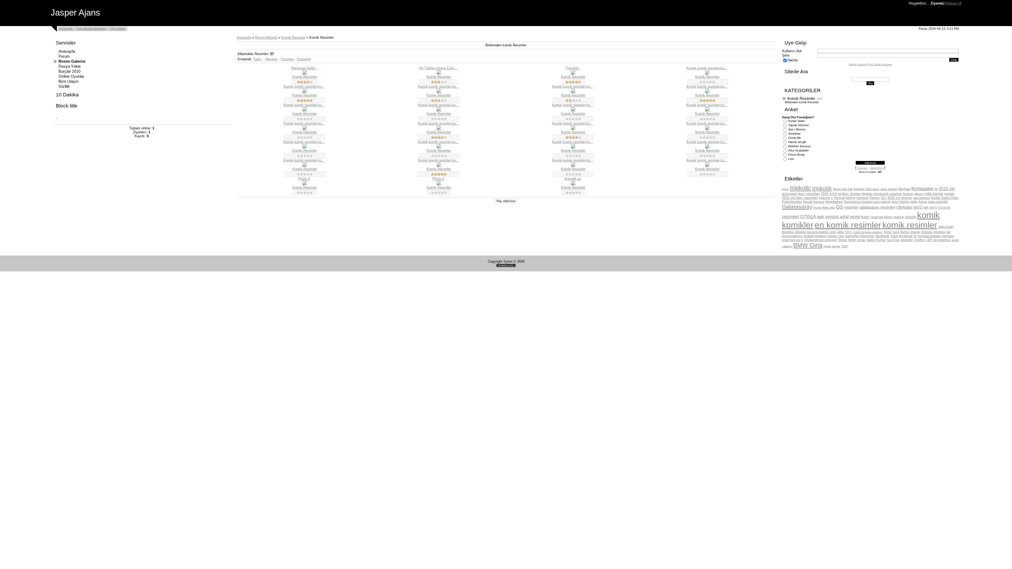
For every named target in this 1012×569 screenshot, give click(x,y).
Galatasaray (797, 207)
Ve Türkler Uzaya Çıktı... (438, 68)
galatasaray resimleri (877, 207)
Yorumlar (287, 59)
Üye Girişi (118, 29)
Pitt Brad (839, 197)
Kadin (865, 217)
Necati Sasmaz (814, 202)
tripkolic (800, 188)
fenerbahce (834, 202)
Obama (800, 232)
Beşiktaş (788, 232)
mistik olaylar (832, 246)
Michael (904, 189)
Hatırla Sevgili (797, 142)
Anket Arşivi (876, 168)
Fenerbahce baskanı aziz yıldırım (867, 202)
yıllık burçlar (934, 194)
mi (915, 236)
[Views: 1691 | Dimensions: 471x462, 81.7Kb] (573, 73)
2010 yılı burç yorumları (800, 198)
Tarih (257, 59)
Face (894, 236)
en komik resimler (848, 225)
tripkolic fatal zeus (866, 189)
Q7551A (808, 216)
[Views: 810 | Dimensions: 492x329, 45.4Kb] (305, 184)
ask (820, 216)
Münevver (867, 236)
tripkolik (822, 188)
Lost (791, 158)
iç (832, 197)
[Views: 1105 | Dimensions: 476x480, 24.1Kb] (573, 92)
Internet (824, 198)
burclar (908, 194)
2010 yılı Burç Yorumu (845, 194)
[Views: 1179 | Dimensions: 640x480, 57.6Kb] (707, 73)
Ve (936, 189)
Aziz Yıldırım (900, 202)
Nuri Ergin (893, 240)
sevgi (855, 216)
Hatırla (792, 60)
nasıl (895, 232)
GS (839, 207)
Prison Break (796, 154)
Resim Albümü (266, 38)
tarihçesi (863, 198)
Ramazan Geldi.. (304, 68)
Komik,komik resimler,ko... (707, 68)
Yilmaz (842, 240)
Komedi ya (573, 179)
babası (832, 236)
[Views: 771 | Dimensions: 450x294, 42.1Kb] (573, 184)
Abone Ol (954, 3)
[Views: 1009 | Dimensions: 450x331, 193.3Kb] (439, 147)
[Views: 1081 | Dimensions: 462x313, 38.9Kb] (573, 129)
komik (928, 215)
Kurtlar (881, 240)
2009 (844, 246)
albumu (918, 193)
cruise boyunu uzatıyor (868, 232)
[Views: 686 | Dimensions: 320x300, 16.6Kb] (707, 166)
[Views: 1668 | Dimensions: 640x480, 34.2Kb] (439, 92)
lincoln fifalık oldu (824, 207)
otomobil (907, 240)
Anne (887, 232)
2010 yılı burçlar (899, 198)
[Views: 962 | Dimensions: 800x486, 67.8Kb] (573, 166)
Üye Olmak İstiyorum (91, 29)
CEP (929, 240)
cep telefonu (942, 240)
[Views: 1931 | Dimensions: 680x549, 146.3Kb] (707, 129)
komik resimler (909, 225)
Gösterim (304, 59)
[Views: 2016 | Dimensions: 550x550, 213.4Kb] (439, 73)
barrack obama (817, 232)
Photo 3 (304, 179)
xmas (861, 240)
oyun (785, 189)
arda (914, 202)
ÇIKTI (848, 232)
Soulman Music (881, 217)
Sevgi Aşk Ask (843, 189)
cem (841, 236)
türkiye (850, 198)
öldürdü (926, 232)
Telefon (919, 240)
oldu (840, 232)
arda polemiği (938, 202)
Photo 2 (438, 179)
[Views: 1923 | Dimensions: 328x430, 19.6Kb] (305, 110)
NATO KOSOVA (940, 207)
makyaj (899, 217)
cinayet (915, 232)
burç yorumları (809, 194)
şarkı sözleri (888, 189)
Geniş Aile (794, 137)
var (948, 232)
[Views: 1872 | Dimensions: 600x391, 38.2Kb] (707, 92)
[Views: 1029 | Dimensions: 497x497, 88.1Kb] (305, 73)
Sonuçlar (862, 168)
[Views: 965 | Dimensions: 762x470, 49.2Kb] (305, 166)
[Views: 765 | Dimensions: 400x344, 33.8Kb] (707, 110)
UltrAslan (904, 207)
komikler (798, 225)
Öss (883, 198)
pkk (925, 207)
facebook (882, 236)
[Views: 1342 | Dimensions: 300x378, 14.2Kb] (439, 110)
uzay (832, 232)
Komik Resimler (293, 38)
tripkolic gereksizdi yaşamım (882, 194)
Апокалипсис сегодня (820, 240)
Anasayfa (65, 29)
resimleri (790, 216)
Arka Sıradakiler (798, 150)
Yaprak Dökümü (798, 125)
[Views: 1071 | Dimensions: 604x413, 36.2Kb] (439, 184)
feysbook (905, 236)
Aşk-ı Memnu (796, 129)
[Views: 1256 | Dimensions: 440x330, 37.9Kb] (305, 147)
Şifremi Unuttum (858, 64)
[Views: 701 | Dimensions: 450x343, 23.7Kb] (305, 129)
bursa (904, 232)
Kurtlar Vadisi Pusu (944, 198)
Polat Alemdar (792, 202)
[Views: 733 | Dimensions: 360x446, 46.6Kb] (573, 147)
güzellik (910, 217)
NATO (917, 207)
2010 (824, 194)
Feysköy (572, 68)
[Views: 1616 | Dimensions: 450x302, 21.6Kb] (305, 92)
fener (852, 240)
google (949, 194)
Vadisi (871, 240)
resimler (851, 207)
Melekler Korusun (799, 146)
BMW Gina (808, 245)
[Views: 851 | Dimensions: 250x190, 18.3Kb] (439, 166)
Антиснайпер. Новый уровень (804, 236)
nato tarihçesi (921, 197)
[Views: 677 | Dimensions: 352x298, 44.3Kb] (707, 147)
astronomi (789, 194)
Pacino (875, 198)
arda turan (945, 227)
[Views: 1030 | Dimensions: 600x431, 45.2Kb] (439, 129)
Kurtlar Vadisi (796, 120)
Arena (922, 202)
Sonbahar (794, 133)
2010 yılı (947, 189)
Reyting (271, 59)
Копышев (922, 188)
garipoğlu (852, 236)
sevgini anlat (837, 216)
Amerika (939, 232)
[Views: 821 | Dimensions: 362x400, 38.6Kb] (573, 110)
